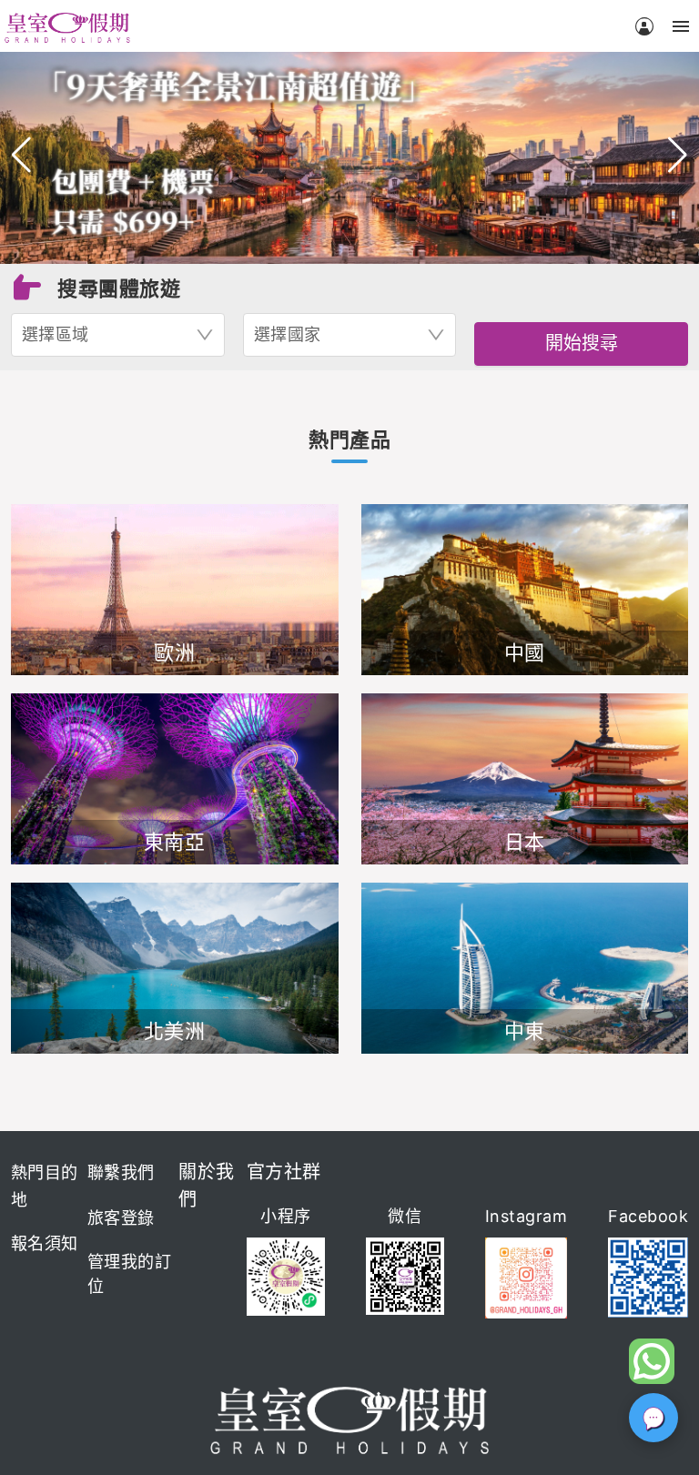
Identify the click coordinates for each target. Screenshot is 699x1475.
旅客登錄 (121, 1217)
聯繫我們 (121, 1172)
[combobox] (118, 335)
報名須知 (44, 1243)
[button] (21, 155)
